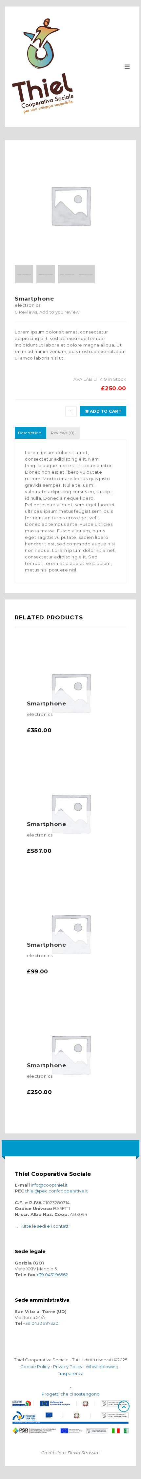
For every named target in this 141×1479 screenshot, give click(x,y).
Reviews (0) (62, 432)
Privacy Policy (67, 1366)
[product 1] (85, 274)
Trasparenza (71, 1373)
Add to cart (105, 411)
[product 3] (67, 274)
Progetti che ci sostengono (71, 1394)
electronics (28, 305)
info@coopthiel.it (49, 1185)
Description (29, 432)
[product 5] (24, 274)
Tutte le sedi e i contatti (45, 1226)
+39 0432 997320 (40, 1323)
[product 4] (45, 274)
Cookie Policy (35, 1366)
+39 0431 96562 (52, 1274)
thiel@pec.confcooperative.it (56, 1190)
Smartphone (46, 703)
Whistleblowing (102, 1366)
